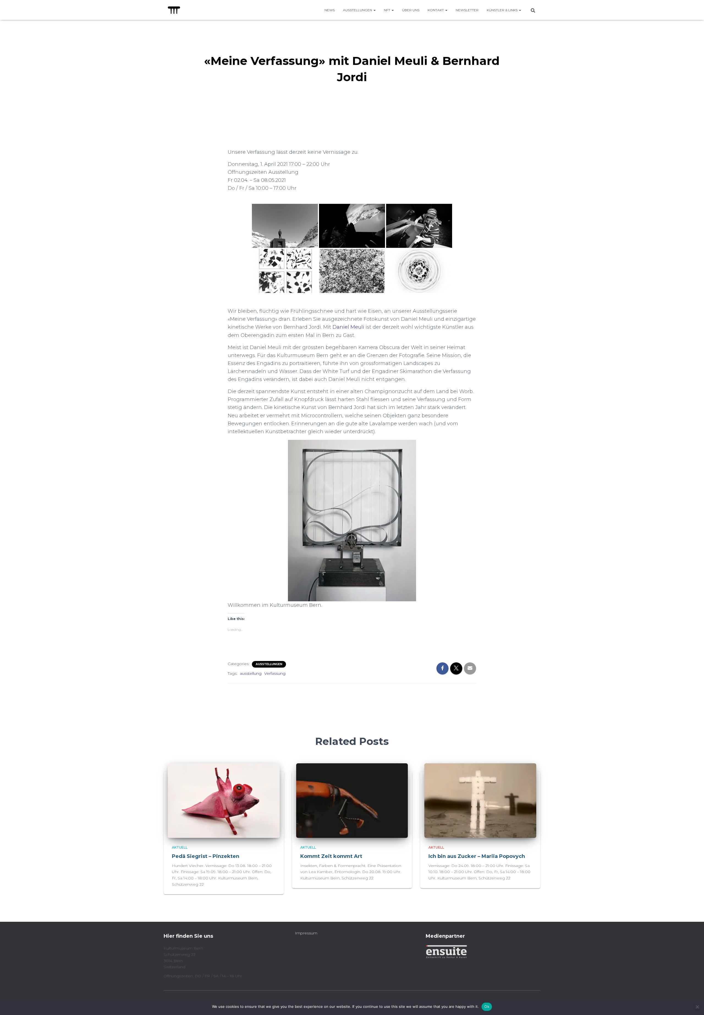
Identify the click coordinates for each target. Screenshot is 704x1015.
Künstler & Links (502, 10)
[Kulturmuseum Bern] (174, 10)
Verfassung (274, 673)
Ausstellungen (358, 10)
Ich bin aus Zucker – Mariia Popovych (476, 856)
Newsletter (467, 10)
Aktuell (180, 847)
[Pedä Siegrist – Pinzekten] (224, 800)
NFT (387, 10)
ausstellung (251, 673)
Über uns (410, 10)
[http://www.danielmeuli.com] (285, 226)
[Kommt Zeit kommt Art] (352, 800)
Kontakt (436, 10)
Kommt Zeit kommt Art (331, 856)
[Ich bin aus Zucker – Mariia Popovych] (480, 800)
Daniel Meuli (348, 327)
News (329, 10)
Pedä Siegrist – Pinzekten (206, 856)
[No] (697, 1006)
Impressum (306, 933)
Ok (486, 1006)
